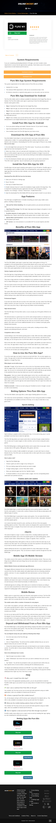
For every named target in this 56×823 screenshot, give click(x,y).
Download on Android (27, 72)
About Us (33, 815)
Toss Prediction (35, 794)
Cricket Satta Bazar (42, 815)
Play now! (17, 33)
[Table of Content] (17, 55)
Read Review (28, 737)
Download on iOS (27, 76)
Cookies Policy (25, 815)
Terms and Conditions (14, 815)
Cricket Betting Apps (23, 13)
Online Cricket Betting (10, 13)
